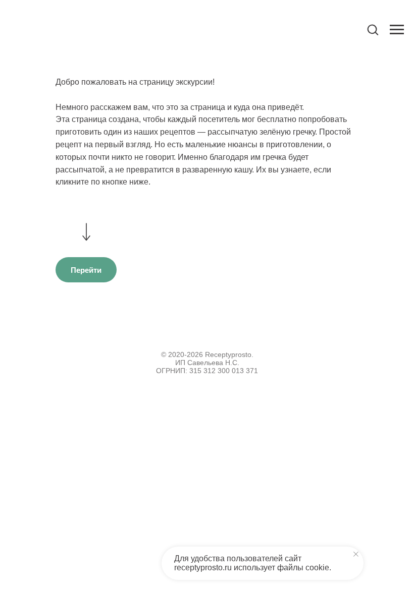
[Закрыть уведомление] (356, 554)
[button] (373, 29)
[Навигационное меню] (397, 30)
